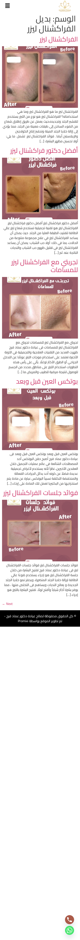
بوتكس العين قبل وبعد (47, 381)
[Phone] (69, 919)
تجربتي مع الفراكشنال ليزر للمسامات (44, 266)
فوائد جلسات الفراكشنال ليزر (40, 492)
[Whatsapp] (69, 930)
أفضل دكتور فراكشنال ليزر (44, 150)
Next (7, 604)
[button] (7, 6)
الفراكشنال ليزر (59, 39)
